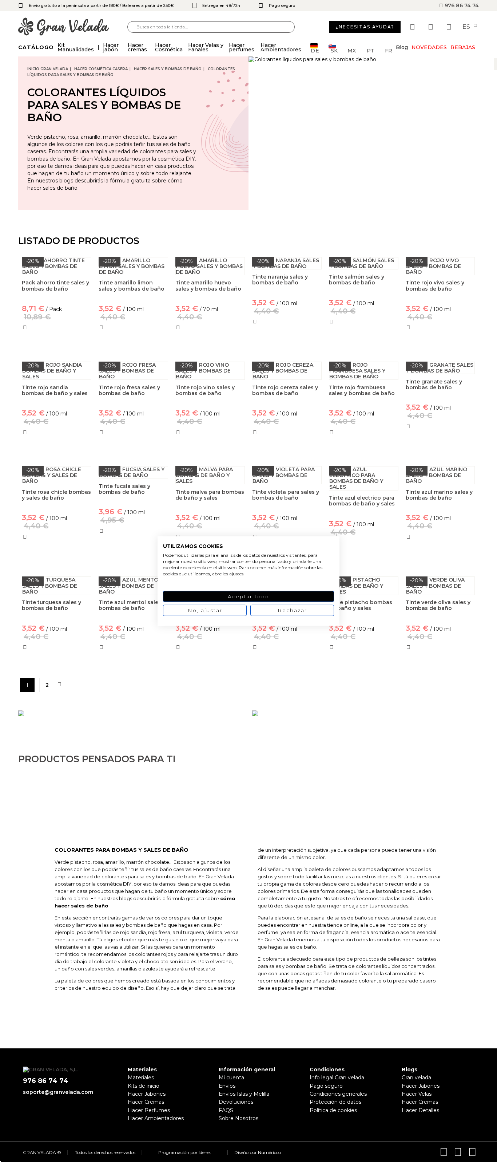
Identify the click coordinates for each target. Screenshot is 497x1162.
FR (388, 50)
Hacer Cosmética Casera (101, 69)
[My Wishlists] (413, 26)
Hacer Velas (417, 1094)
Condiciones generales (338, 1094)
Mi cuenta (231, 1077)
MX (351, 50)
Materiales (141, 1077)
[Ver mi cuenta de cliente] (431, 26)
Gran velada (416, 1077)
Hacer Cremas (146, 1102)
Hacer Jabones (147, 1094)
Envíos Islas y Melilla (244, 1094)
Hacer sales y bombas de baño (168, 69)
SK (334, 50)
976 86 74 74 (461, 5)
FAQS (226, 1110)
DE (315, 50)
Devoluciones (236, 1102)
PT (370, 50)
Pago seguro (326, 1086)
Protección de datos (335, 1102)
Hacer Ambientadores (156, 1118)
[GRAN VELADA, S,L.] (72, 27)
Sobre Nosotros (238, 1118)
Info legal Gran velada (337, 1077)
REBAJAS (462, 47)
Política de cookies (333, 1110)
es (467, 27)
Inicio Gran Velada (47, 69)
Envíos (227, 1086)
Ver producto (133, 563)
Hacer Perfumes (149, 1110)
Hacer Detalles (420, 1110)
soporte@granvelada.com (58, 1092)
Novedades (429, 47)
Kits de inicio (143, 1086)
